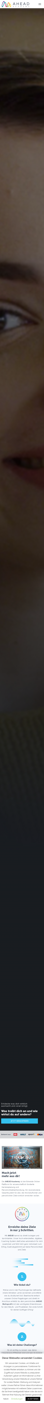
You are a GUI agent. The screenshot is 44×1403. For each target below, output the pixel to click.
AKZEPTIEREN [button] (32, 1399)
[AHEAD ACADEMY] (16, 4)
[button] (19, 1121)
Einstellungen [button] (17, 1399)
